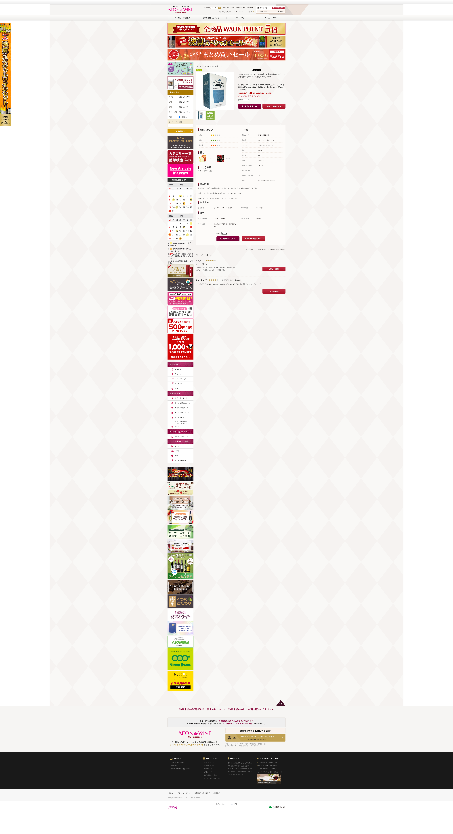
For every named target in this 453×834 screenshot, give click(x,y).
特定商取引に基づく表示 (202, 793)
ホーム (199, 66)
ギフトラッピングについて (212, 778)
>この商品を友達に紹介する (276, 249)
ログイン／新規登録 (225, 12)
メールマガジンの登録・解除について (270, 772)
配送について (208, 769)
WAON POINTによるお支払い (180, 769)
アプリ (250, 12)
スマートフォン (229, 804)
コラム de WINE (271, 18)
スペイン (207, 66)
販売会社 (171, 793)
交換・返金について (210, 765)
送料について (208, 772)
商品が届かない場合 (210, 775)
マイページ (239, 12)
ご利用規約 (216, 793)
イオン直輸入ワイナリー (212, 18)
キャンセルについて (210, 762)
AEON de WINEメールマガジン (268, 765)
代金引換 (174, 765)
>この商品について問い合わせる (256, 249)
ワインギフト (241, 18)
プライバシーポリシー (184, 793)
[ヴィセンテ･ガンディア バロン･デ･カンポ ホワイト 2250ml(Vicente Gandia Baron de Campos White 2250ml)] (200, 112)
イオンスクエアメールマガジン (268, 769)
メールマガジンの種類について (268, 762)
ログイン (214, 270)
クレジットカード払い (178, 762)
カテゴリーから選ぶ (182, 18)
